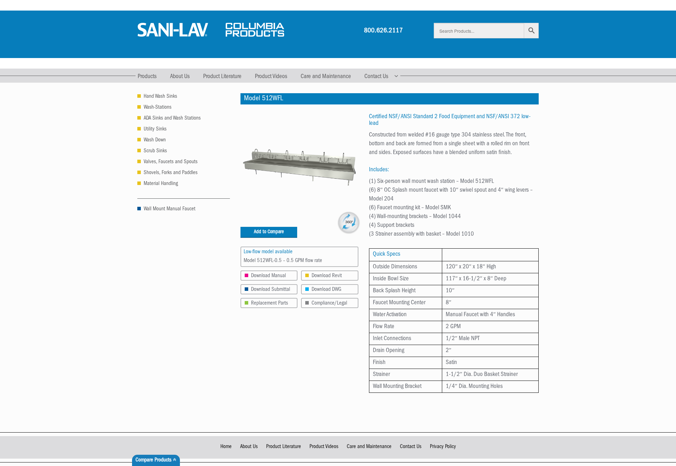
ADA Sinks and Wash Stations (172, 118)
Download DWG (326, 290)
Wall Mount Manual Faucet (169, 209)
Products (147, 77)
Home (226, 447)
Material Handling (161, 184)
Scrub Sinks (155, 151)
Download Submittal (270, 290)
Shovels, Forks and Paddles (171, 173)
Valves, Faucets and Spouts (171, 162)
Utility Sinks (155, 129)
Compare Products (154, 460)
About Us (180, 77)
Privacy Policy (443, 447)
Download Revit (327, 276)
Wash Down (155, 140)
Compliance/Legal (329, 303)
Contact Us (376, 77)
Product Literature (222, 77)
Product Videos (271, 77)
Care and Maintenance (326, 77)
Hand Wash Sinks (160, 97)
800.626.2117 (383, 31)
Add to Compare (269, 232)
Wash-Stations (157, 107)
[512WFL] (299, 168)
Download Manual (268, 276)
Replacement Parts (269, 303)
